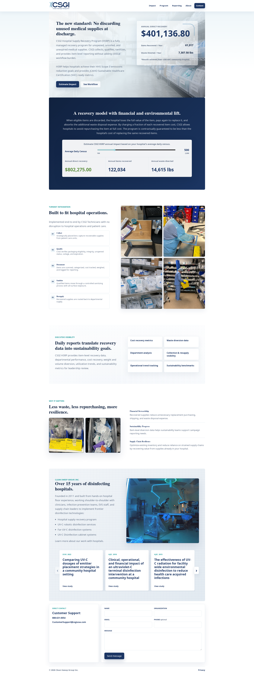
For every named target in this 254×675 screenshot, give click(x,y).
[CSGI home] (60, 6)
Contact (199, 5)
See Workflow (90, 84)
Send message (114, 655)
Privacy (201, 670)
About (188, 5)
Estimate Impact (67, 84)
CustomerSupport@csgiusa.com (69, 622)
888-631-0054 (58, 617)
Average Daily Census (76, 151)
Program (164, 5)
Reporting (177, 5)
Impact (152, 5)
